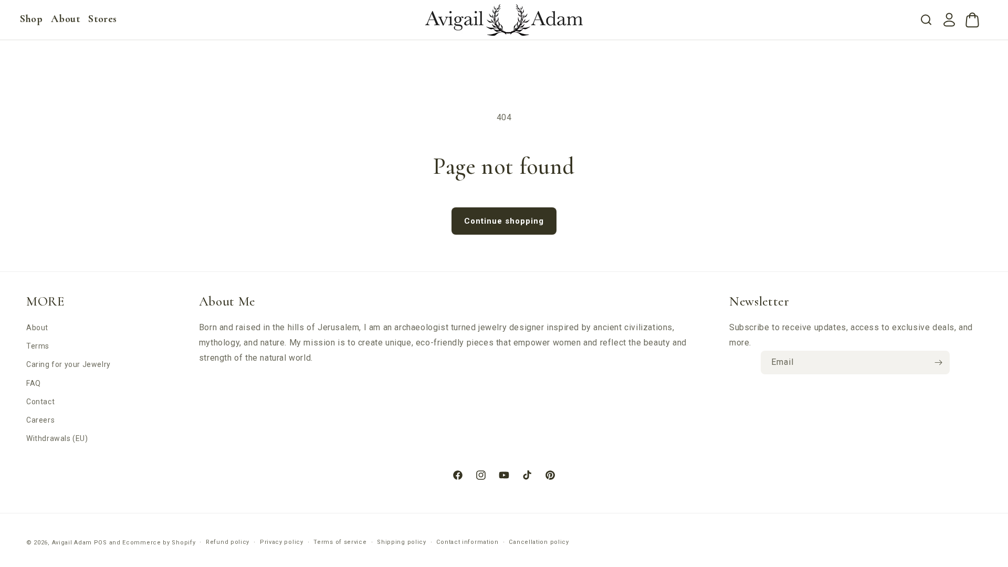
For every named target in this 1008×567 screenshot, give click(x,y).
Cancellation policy (539, 542)
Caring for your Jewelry (68, 364)
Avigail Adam (73, 542)
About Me (227, 301)
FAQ (33, 383)
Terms (37, 346)
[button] (31, 19)
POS (100, 542)
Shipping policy (401, 542)
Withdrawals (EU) (57, 438)
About (37, 327)
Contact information (467, 542)
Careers (40, 420)
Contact (40, 401)
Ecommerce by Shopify (158, 542)
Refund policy (227, 542)
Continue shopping (504, 221)
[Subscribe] (938, 362)
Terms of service (339, 542)
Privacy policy (281, 542)
